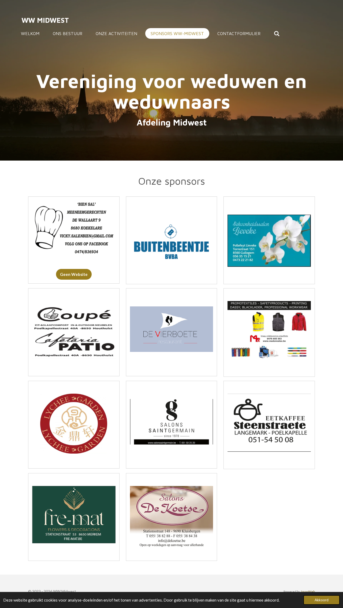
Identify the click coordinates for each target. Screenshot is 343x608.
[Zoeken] (277, 33)
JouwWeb (308, 591)
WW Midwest (45, 20)
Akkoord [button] (322, 600)
